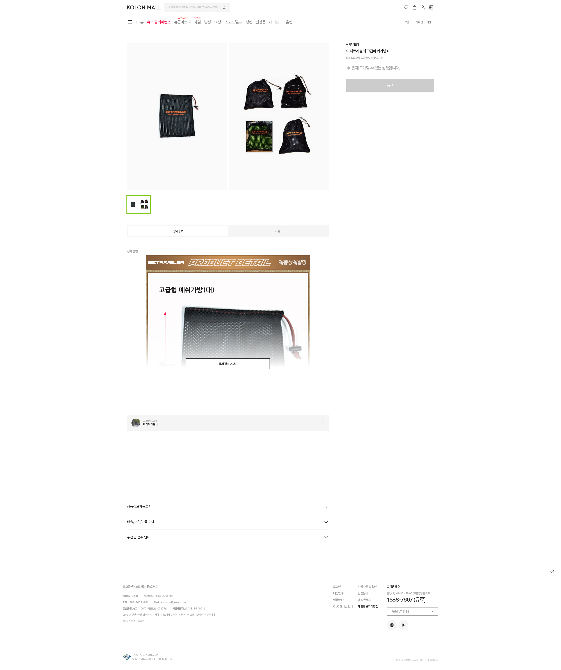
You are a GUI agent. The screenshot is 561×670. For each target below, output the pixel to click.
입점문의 (363, 593)
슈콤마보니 (182, 21)
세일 (197, 21)
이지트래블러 (352, 44)
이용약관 (338, 600)
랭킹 (249, 22)
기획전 (419, 22)
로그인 (337, 586)
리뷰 (277, 231)
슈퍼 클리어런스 (159, 22)
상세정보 (178, 231)
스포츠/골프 (233, 22)
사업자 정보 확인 (367, 586)
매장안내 (338, 593)
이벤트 (430, 22)
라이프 (274, 22)
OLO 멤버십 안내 (343, 606)
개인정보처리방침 (368, 606)
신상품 (261, 22)
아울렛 (287, 22)
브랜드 (408, 22)
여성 (217, 22)
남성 (207, 22)
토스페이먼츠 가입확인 (133, 620)
